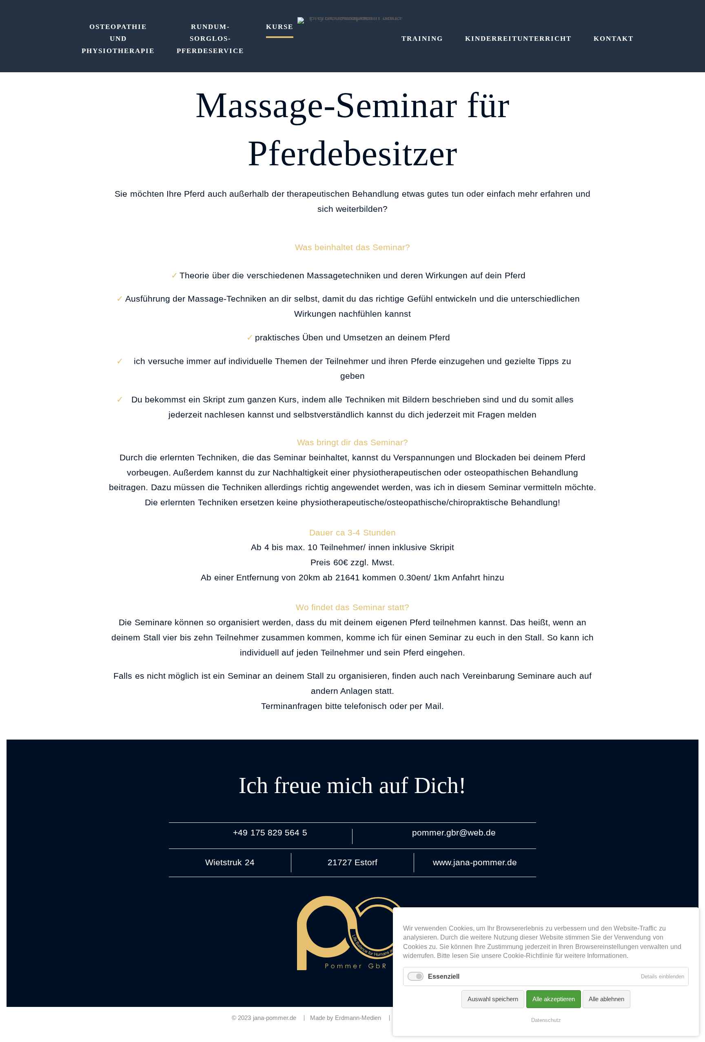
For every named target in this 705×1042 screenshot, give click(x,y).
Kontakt (614, 38)
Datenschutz (546, 1020)
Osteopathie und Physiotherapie (118, 39)
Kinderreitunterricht (518, 38)
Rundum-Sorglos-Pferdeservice (210, 39)
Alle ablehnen (606, 998)
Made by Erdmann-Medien (345, 1018)
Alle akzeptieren (553, 998)
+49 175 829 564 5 (270, 832)
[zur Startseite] (352, 20)
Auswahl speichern (493, 998)
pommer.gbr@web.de (454, 832)
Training (422, 38)
